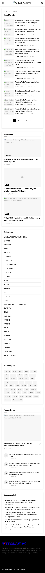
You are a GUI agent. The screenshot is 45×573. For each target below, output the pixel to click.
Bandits (33, 371)
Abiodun (7, 371)
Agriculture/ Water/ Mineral (15, 237)
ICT (5, 292)
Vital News (20, 25)
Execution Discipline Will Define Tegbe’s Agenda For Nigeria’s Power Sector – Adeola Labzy (28, 62)
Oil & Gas (8, 155)
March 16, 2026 (28, 96)
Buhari (20, 375)
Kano (17, 385)
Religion (7, 336)
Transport (8, 351)
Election (28, 382)
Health (6, 284)
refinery (7, 396)
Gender (6, 280)
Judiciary (7, 296)
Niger (26, 389)
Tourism (7, 347)
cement (32, 375)
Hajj (6, 385)
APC (20, 371)
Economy (7, 257)
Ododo (7, 392)
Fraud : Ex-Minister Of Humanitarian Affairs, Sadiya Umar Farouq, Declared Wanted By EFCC (27, 73)
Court (6, 378)
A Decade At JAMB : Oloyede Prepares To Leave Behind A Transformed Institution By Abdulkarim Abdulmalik (27, 51)
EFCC (21, 382)
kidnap (24, 385)
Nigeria (33, 389)
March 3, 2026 (28, 104)
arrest (26, 371)
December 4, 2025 (29, 113)
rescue (15, 396)
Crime (6, 249)
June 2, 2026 (28, 34)
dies (26, 378)
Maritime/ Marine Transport (15, 304)
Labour (6, 300)
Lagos (13, 389)
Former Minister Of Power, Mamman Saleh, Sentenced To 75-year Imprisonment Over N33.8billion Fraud (27, 40)
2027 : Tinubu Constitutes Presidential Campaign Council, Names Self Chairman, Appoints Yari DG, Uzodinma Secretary (22, 527)
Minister (15, 11)
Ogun (13, 392)
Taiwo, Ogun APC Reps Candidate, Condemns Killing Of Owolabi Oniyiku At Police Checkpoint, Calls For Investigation (21, 502)
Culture (7, 253)
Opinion (7, 320)
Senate (36, 396)
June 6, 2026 (28, 25)
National (7, 308)
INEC (11, 385)
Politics (7, 328)
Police (31, 392)
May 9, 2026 (28, 78)
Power (6, 332)
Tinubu (15, 400)
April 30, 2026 (28, 87)
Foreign (7, 276)
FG (34, 382)
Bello (6, 375)
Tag (10, 11)
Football (7, 272)
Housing (7, 288)
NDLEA (20, 389)
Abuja (15, 371)
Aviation (7, 241)
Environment (9, 268)
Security (7, 340)
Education (8, 261)
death (21, 378)
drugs (6, 382)
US (21, 400)
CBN (26, 375)
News (6, 184)
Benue (13, 375)
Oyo (19, 392)
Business (7, 245)
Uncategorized (10, 355)
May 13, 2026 (28, 45)
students (7, 400)
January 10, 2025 (9, 193)
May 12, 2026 (28, 67)
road (21, 396)
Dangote (13, 378)
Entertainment (10, 264)
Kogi (34, 385)
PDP (24, 392)
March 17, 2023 (8, 223)
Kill (30, 385)
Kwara (6, 389)
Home (5, 11)
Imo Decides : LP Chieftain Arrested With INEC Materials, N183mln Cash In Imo (18, 445)
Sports (7, 344)
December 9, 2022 (9, 164)
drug (32, 378)
